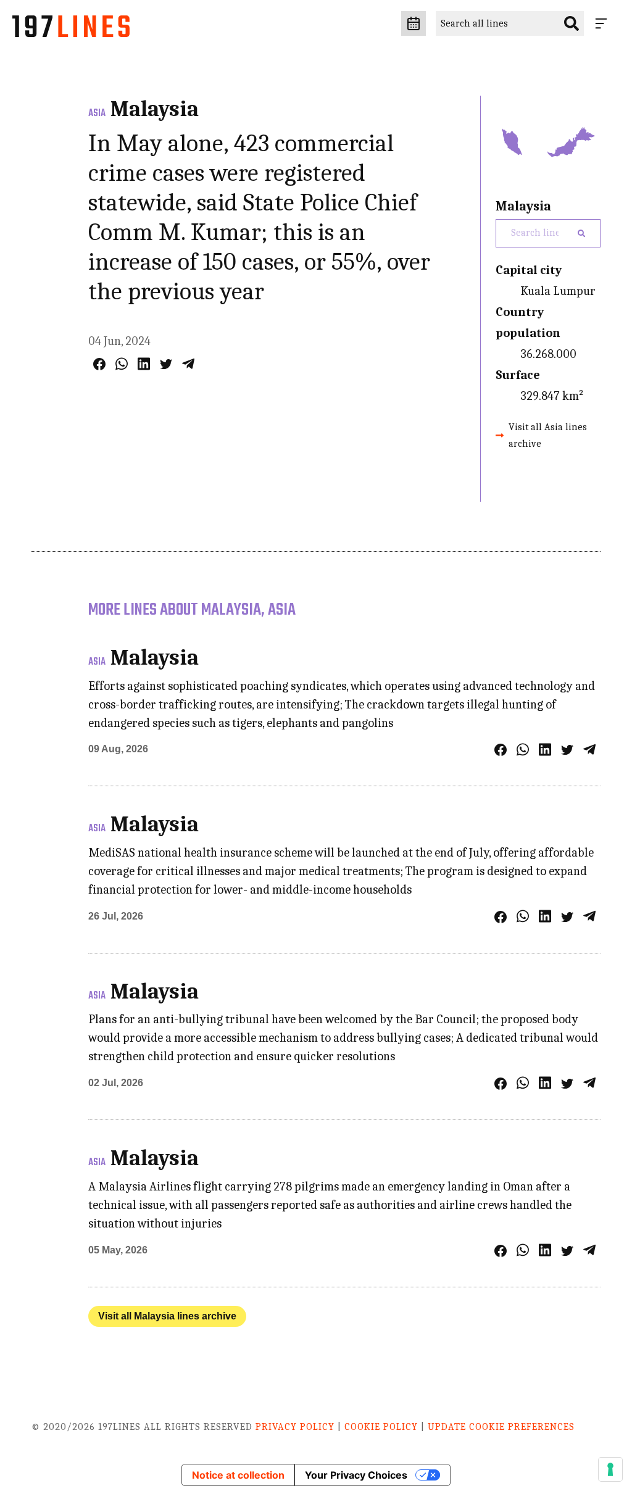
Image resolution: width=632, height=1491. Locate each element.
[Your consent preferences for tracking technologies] (610, 1469)
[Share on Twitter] (166, 364)
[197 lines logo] (71, 29)
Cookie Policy (381, 1426)
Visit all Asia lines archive (548, 435)
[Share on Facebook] (99, 364)
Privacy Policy (295, 1426)
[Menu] (603, 23)
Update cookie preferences (501, 1426)
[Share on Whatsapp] (121, 364)
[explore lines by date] (413, 23)
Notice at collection (238, 1475)
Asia (97, 114)
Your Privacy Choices (356, 1475)
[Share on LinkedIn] (144, 364)
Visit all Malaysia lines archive (167, 1316)
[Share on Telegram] (188, 364)
